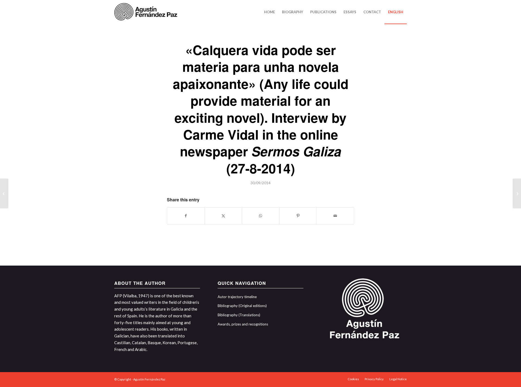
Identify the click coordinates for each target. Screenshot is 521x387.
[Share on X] (223, 216)
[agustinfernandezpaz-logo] (146, 12)
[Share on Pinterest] (298, 216)
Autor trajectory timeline (237, 297)
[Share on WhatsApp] (260, 216)
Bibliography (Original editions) (242, 306)
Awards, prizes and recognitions (243, 324)
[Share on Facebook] (186, 216)
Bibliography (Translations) (239, 315)
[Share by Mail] (335, 216)
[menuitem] (269, 12)
